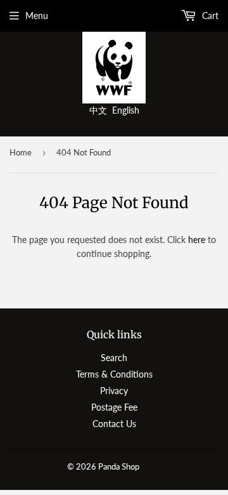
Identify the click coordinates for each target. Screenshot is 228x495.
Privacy (114, 390)
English (125, 110)
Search (114, 357)
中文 (98, 110)
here (196, 239)
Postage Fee (114, 407)
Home (21, 152)
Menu (36, 15)
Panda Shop (118, 466)
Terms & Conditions (114, 374)
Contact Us (114, 423)
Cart (209, 15)
